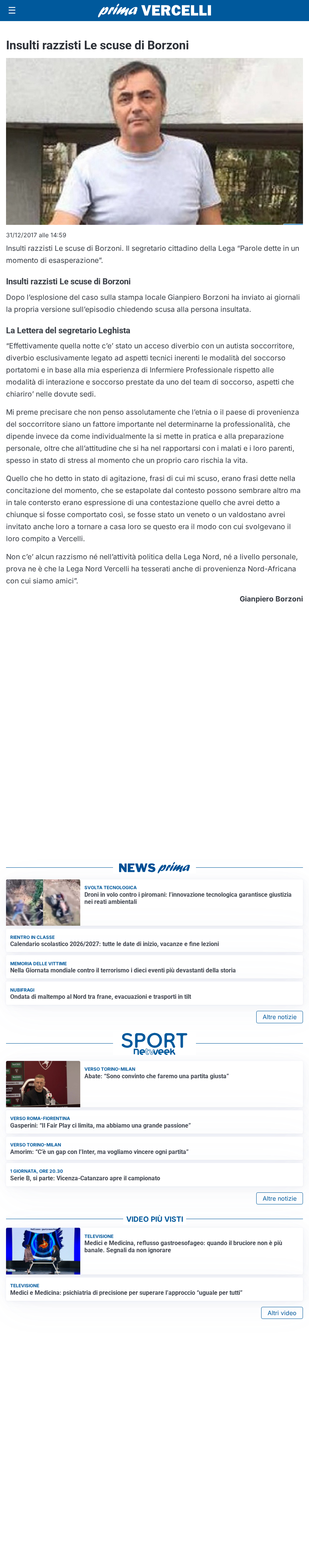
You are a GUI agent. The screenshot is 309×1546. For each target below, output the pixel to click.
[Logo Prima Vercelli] (154, 10)
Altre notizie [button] (280, 1017)
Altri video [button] (282, 1313)
